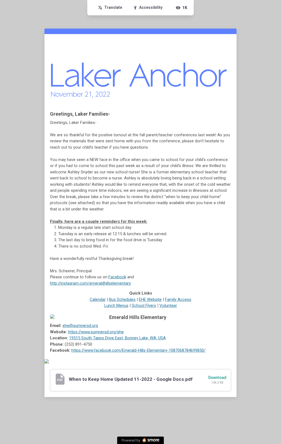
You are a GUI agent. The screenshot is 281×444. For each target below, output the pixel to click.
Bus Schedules (122, 299)
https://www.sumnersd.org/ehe (96, 331)
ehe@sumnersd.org (80, 325)
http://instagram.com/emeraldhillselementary (90, 283)
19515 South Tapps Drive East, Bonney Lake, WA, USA (117, 337)
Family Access (178, 299)
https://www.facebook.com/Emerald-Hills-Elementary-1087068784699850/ (138, 350)
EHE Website (150, 299)
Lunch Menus (116, 305)
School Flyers (144, 305)
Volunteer (168, 305)
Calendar (98, 299)
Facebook (117, 276)
